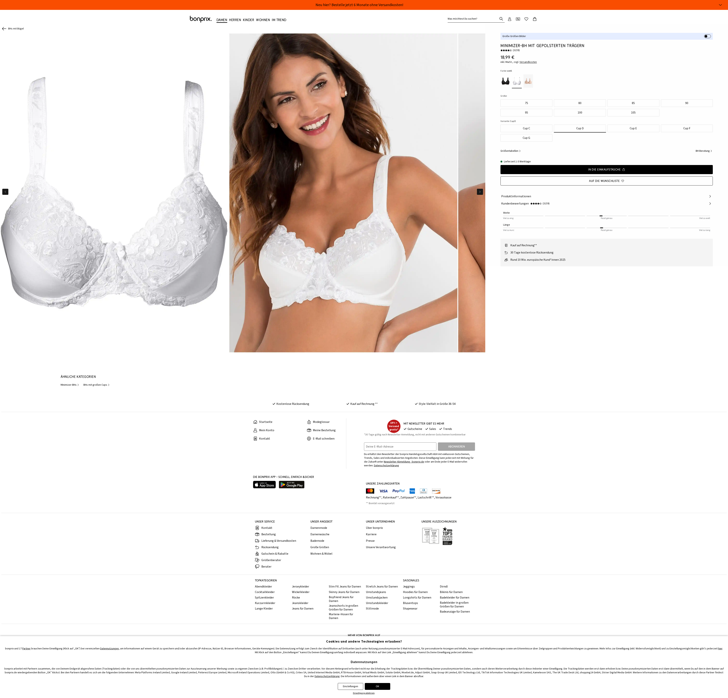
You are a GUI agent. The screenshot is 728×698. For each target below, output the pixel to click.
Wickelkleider (300, 592)
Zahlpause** (408, 497)
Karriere (371, 534)
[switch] (707, 36)
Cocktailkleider (265, 592)
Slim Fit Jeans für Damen (345, 586)
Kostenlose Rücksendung (292, 404)
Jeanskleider (300, 603)
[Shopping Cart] (534, 19)
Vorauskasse (443, 497)
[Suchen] (501, 18)
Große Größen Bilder (514, 36)
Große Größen (319, 547)
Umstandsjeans (376, 592)
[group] (114, 193)
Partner (26, 649)
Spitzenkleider (264, 597)
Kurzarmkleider (265, 603)
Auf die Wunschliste (604, 181)
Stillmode (372, 608)
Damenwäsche (319, 534)
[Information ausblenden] (720, 5)
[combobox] (473, 18)
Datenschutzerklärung (386, 465)
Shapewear (410, 608)
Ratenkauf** (391, 497)
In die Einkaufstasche (604, 169)
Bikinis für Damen (451, 592)
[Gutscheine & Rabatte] (518, 19)
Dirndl (444, 586)
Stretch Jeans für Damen (382, 586)
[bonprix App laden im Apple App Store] (264, 484)
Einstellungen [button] (350, 686)
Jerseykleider (300, 586)
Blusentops (410, 603)
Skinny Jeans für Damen (344, 592)
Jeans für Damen (302, 608)
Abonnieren (456, 446)
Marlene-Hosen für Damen (341, 616)
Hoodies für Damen (415, 592)
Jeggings (409, 586)
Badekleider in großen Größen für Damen (454, 604)
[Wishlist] (526, 19)
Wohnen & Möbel (321, 554)
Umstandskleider (377, 603)
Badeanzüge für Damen (455, 612)
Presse (370, 541)
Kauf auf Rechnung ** (364, 404)
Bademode (317, 541)
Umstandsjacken (377, 597)
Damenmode (318, 528)
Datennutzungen (109, 649)
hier (720, 649)
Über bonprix (374, 528)
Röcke (296, 597)
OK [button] (377, 686)
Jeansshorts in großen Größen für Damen (343, 607)
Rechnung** (373, 497)
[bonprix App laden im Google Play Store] (292, 484)
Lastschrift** (426, 497)
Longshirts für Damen (417, 597)
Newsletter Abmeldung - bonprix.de (404, 462)
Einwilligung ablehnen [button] (364, 693)
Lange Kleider (264, 608)
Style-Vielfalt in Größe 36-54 (437, 404)
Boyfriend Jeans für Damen (341, 599)
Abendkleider (263, 586)
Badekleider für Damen (454, 597)
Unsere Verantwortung (381, 547)
